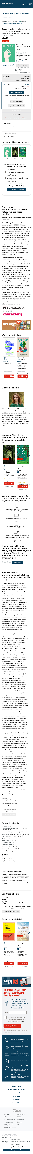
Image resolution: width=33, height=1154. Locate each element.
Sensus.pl (8, 1117)
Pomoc (24, 541)
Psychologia (5, 858)
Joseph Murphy (21, 955)
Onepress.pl (21, 1114)
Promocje (12, 13)
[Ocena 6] (25, 53)
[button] (29, 348)
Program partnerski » (17, 1037)
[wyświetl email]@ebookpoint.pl (22, 1141)
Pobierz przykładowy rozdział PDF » (11, 849)
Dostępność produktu (10, 133)
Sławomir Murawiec (21, 46)
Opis (7, 123)
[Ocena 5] (23, 53)
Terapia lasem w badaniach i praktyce (8, 472)
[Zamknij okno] (29, 1146)
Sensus (18, 49)
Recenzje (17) (9, 126)
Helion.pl (8, 1114)
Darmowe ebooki (7, 17)
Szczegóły (8, 130)
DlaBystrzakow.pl (10, 1119)
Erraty (3, 851)
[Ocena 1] (16, 53)
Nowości (18, 13)
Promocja (5, 41)
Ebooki (11, 10)
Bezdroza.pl (21, 1119)
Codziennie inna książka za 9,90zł (11, 23)
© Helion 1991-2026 (6, 1137)
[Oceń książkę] (23, 53)
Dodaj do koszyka (16, 92)
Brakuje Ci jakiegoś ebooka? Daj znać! (20, 1066)
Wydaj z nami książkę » (17, 1045)
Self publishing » (15, 1074)
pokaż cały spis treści (12, 911)
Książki (23, 10)
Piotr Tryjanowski (11, 169)
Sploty (20, 1125)
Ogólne (11, 858)
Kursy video (5, 13)
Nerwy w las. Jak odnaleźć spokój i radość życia (22, 475)
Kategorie (5, 10)
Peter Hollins (7, 955)
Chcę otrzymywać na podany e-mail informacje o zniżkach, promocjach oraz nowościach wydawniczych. (17, 1019)
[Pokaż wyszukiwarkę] (23, 4)
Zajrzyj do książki (7, 65)
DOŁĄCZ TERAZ (12, 1026)
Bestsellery (25, 13)
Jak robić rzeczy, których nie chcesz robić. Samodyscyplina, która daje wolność (9, 954)
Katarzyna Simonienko (22, 45)
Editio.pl (20, 1117)
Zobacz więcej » (8, 1032)
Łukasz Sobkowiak (22, 368)
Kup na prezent (17, 101)
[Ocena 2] (18, 53)
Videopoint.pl (9, 1122)
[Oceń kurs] (7, 562)
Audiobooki (17, 10)
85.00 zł (10, 376)
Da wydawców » (15, 1052)
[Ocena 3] (20, 53)
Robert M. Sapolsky (8, 365)
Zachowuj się (7, 363)
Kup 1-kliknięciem (17, 105)
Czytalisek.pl (9, 1125)
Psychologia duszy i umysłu (16, 861)
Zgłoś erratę (9, 851)
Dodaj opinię (17, 562)
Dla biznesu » (14, 1059)
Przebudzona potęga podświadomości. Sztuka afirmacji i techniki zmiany (22, 954)
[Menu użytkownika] (26, 4)
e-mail (6, 1012)
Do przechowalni (16, 114)
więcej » (22, 1021)
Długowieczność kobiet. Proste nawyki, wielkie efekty (22, 366)
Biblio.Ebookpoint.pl (11, 1127)
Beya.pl (20, 1122)
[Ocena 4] (22, 53)
